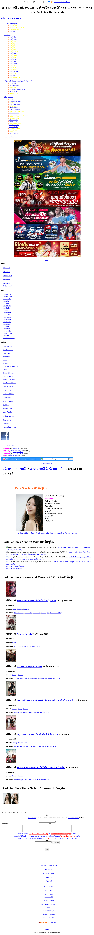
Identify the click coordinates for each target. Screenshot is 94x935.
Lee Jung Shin (45, 613)
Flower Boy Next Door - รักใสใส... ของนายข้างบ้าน (41, 767)
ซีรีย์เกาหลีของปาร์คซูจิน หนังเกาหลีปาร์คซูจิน (40, 533)
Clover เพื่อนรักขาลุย (15, 104)
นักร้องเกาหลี (13, 91)
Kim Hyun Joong (36, 746)
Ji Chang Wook (18, 678)
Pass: (35, 2)
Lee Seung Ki (18, 712)
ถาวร (45, 2)
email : (47, 820)
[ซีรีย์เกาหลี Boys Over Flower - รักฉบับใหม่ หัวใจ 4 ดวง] (11, 730)
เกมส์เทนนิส (13, 53)
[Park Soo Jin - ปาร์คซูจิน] (7, 803)
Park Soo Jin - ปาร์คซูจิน (48, 463)
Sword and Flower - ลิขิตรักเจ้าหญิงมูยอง (36, 600)
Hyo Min (50, 712)
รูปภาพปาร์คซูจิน (72, 533)
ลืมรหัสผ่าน (66, 2)
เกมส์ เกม (12, 31)
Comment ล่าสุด (9, 445)
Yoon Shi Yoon (28, 779)
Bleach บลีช (12, 99)
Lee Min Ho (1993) (56, 613)
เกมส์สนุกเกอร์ (13, 71)
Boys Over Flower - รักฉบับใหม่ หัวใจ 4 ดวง (37, 734)
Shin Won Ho (56, 678)
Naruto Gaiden (13, 121)
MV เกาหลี (12, 83)
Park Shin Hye (18, 779)
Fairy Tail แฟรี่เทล (14, 109)
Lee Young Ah (18, 646)
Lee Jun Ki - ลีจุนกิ (13, 455)
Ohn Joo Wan (27, 646)
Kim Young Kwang (38, 678)
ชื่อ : (47, 815)
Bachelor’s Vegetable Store (29, 666)
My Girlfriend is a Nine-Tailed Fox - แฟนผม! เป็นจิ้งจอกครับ (45, 700)
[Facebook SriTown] (5, 440)
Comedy (14, 675)
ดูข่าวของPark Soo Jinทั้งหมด (15, 568)
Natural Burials (24, 634)
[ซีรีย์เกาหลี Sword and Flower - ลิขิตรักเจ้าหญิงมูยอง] (11, 596)
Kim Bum (45, 746)
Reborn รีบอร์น (13, 127)
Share (46, 260)
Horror (14, 642)
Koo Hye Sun (18, 746)
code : (47, 840)
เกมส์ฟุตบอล (13, 63)
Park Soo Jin (36, 613)
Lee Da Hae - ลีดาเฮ (16, 448)
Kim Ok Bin (28, 613)
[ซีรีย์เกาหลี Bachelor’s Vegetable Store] (11, 662)
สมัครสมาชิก (58, 2)
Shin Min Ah (27, 712)
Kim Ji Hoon (37, 779)
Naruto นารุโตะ (13, 120)
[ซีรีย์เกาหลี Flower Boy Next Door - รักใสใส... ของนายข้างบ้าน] (11, 763)
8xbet (47, 929)
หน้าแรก (8, 468)
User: (25, 2)
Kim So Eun (52, 746)
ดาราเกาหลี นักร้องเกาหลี (46, 468)
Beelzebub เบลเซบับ (15, 101)
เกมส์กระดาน (13, 39)
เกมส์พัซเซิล (13, 61)
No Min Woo (35, 712)
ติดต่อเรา (53, 922)
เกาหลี (22, 468)
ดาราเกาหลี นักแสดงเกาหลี (17, 89)
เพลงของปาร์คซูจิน (61, 533)
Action (14, 609)
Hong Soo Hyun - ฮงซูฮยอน (16, 450)
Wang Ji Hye (28, 678)
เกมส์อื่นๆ (12, 75)
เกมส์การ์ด (12, 37)
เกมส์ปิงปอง (12, 59)
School (26, 743)
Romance (26, 609)
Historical (19, 609)
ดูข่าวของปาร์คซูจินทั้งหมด (15, 566)
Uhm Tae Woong (19, 613)
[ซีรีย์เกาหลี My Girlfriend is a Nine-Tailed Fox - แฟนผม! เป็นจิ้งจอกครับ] (11, 696)
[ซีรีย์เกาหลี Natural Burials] (11, 629)
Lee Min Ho (26, 746)
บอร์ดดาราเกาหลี (73, 818)
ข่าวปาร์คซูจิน (20, 533)
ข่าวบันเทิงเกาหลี (14, 85)
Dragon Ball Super (14, 107)
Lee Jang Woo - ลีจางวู (18, 452)
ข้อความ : (5, 823)
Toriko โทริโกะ (13, 133)
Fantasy (20, 709)
